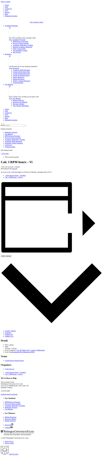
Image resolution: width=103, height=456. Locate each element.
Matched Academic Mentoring (22, 47)
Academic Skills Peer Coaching (23, 45)
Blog (6, 14)
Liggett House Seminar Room (14, 360)
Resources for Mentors (20, 102)
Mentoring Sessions (11, 16)
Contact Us (8, 9)
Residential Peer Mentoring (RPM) (23, 352)
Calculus (33, 350)
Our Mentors (9, 84)
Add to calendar (6, 256)
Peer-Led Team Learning (21, 43)
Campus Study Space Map (21, 72)
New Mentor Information (21, 106)
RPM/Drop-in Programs (20, 41)
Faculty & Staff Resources (21, 75)
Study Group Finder (19, 49)
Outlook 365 (9, 334)
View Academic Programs (17, 40)
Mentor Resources (18, 79)
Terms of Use (9, 441)
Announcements (18, 83)
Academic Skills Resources (21, 70)
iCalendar (8, 333)
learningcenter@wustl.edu (9, 394)
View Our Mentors (15, 98)
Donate (7, 12)
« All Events (5, 153)
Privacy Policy (9, 443)
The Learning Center (36, 22)
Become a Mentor (18, 104)
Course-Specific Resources (21, 73)
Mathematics (41, 350)
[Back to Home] (15, 22)
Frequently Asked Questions (14, 143)
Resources (8, 54)
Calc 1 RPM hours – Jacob (14, 177)
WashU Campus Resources (21, 81)
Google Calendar (10, 331)
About (7, 5)
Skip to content (5, 2)
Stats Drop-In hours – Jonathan (15, 175)
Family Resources (18, 77)
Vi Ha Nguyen (9, 369)
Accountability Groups (20, 50)
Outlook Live (9, 336)
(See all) (14, 169)
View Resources (14, 68)
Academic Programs (11, 25)
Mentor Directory (18, 100)
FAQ (6, 10)
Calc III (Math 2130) (23, 350)
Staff (6, 7)
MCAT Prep (17, 52)
